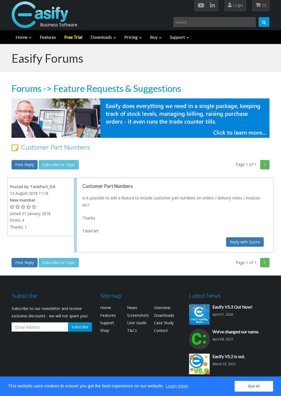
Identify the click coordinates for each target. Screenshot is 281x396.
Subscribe (79, 326)
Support (177, 37)
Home (21, 37)
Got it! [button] (254, 386)
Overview (162, 307)
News (132, 307)
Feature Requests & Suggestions (117, 88)
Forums (26, 88)
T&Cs (132, 330)
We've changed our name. (235, 331)
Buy (154, 37)
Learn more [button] (177, 386)
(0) (263, 5)
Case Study (164, 322)
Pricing (131, 37)
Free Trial (73, 37)
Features (48, 37)
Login (237, 5)
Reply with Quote (245, 241)
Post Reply (24, 164)
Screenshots (138, 315)
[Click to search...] (263, 22)
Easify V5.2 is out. (228, 356)
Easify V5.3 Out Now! (232, 306)
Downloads (101, 37)
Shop (104, 330)
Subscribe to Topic (58, 164)
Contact (161, 330)
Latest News (205, 295)
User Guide (137, 322)
